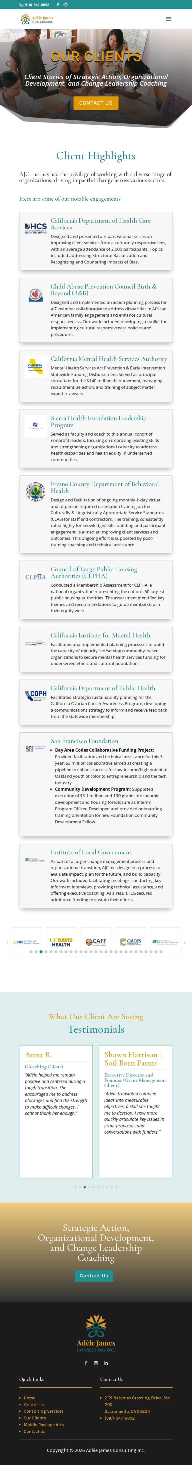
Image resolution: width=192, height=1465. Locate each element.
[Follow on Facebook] (86, 1363)
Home (29, 1397)
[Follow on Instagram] (96, 1363)
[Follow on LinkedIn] (106, 1363)
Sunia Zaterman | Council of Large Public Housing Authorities (144, 1067)
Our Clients (35, 1417)
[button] (31, 951)
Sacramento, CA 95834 (127, 1411)
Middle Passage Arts (44, 1424)
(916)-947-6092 (120, 1418)
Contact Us (94, 1276)
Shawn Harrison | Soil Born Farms (65, 1059)
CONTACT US (96, 103)
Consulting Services (44, 1411)
